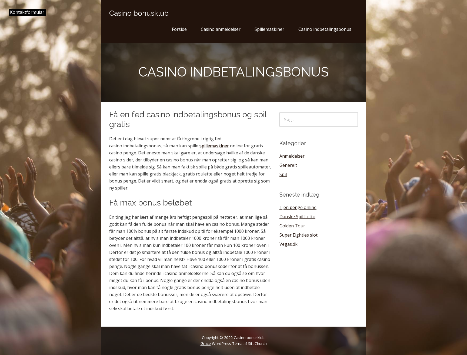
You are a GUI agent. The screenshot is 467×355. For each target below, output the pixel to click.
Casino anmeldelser (221, 29)
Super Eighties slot (298, 235)
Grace (206, 343)
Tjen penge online (297, 207)
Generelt (288, 165)
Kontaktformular (27, 12)
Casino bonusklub (139, 13)
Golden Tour (292, 226)
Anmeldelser (292, 156)
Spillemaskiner (269, 29)
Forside (179, 29)
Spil (283, 174)
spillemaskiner (214, 146)
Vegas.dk (288, 244)
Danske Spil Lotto (297, 217)
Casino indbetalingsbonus (324, 29)
